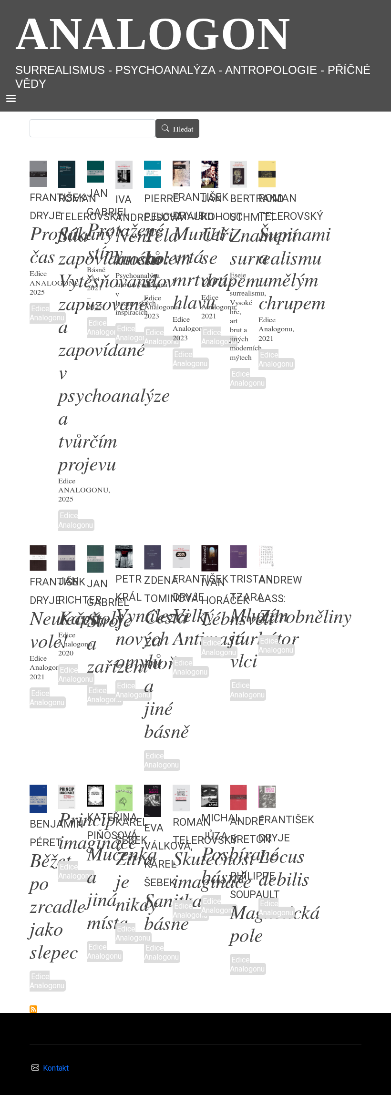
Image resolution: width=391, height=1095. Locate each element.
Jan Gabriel (108, 201)
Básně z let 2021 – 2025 (96, 287)
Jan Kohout (222, 206)
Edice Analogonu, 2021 (219, 306)
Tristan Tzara (251, 586)
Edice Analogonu (47, 313)
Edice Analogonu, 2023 (162, 306)
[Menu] (10, 99)
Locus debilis (283, 868)
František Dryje (286, 827)
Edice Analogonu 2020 (75, 643)
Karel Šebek (131, 829)
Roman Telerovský (290, 205)
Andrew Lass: (280, 587)
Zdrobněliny (304, 617)
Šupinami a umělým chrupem (294, 269)
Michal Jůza (221, 825)
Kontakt (56, 1068)
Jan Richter (80, 589)
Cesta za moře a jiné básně (166, 674)
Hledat (183, 128)
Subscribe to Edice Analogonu (33, 1009)
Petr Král (128, 586)
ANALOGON (153, 33)
